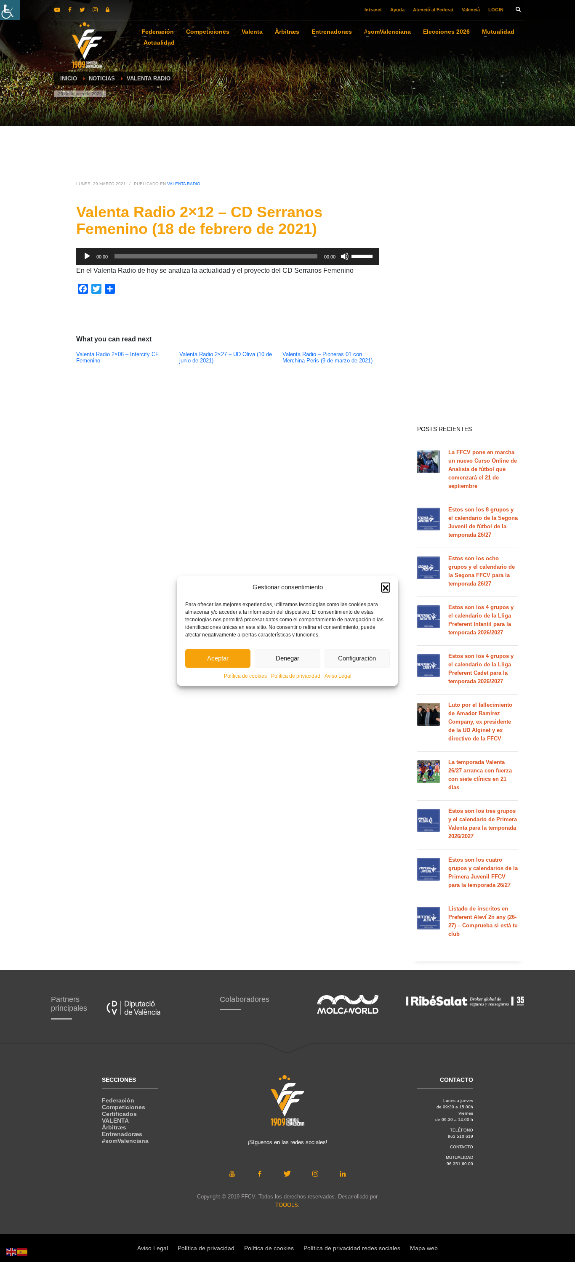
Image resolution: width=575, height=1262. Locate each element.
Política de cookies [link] (245, 676)
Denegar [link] (287, 658)
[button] (385, 587)
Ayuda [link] (397, 9)
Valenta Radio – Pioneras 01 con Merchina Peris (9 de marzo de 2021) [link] (327, 357)
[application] (227, 256)
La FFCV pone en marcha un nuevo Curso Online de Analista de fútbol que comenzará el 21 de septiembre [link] (482, 469)
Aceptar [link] (218, 658)
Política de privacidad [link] (295, 676)
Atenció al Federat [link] (433, 9)
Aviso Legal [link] (338, 676)
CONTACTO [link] (461, 1147)
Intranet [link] (373, 9)
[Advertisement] (467, 286)
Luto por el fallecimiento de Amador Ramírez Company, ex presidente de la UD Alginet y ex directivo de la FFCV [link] (480, 722)
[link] (10, 10)
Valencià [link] (471, 9)
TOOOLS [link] (286, 1205)
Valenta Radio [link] (183, 183)
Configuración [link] (357, 658)
